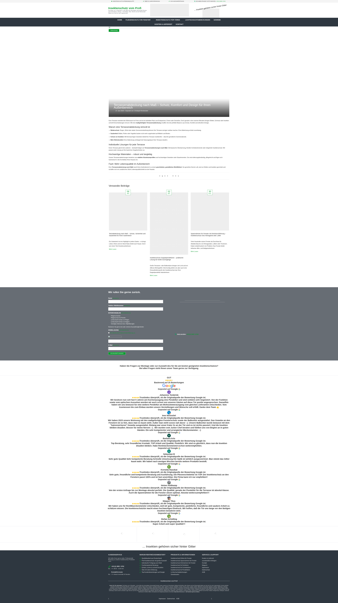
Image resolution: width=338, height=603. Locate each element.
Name (113, 298)
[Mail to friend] (170, 176)
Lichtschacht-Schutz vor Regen (120, 319)
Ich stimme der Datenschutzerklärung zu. (122, 333)
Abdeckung (114, 30)
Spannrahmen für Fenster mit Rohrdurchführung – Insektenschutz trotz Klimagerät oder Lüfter (208, 234)
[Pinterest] (167, 176)
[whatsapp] (175, 176)
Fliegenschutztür (115, 315)
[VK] (165, 176)
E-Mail (113, 345)
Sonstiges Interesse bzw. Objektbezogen (122, 323)
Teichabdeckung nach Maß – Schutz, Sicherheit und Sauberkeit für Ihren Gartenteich (127, 234)
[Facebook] (162, 176)
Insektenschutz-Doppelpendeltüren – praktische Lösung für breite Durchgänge (166, 259)
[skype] (178, 176)
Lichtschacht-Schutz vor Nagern (120, 321)
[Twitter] (160, 176)
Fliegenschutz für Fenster (118, 317)
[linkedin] (173, 176)
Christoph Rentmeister (141, 111)
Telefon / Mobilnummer (119, 305)
